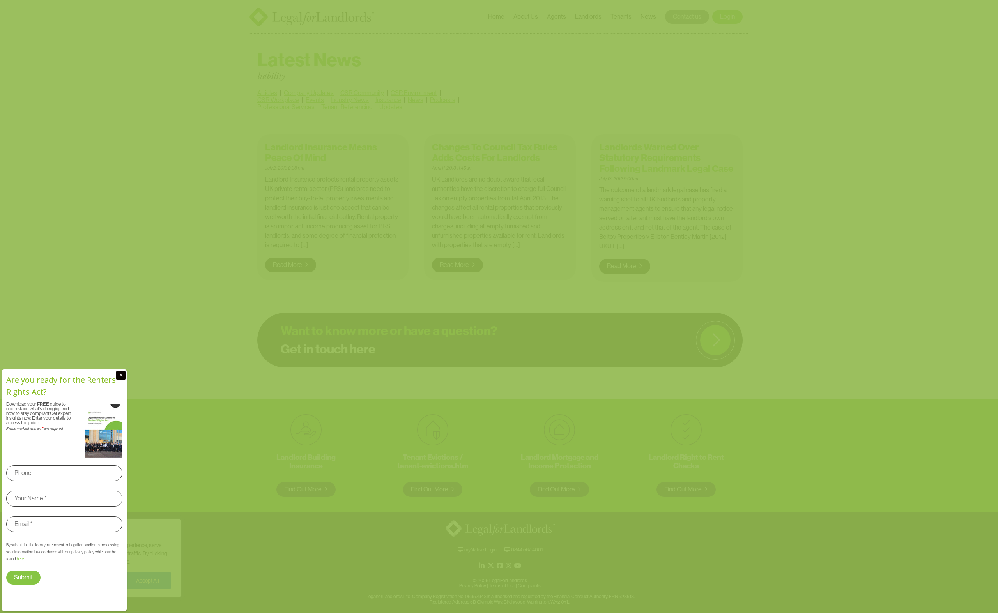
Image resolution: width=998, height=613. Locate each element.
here (20, 559)
